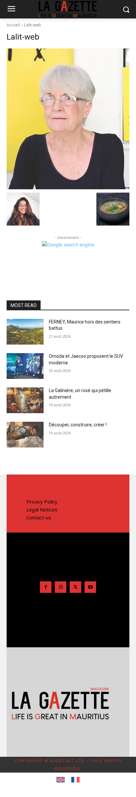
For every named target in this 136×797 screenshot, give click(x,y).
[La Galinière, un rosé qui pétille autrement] (25, 400)
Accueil (13, 25)
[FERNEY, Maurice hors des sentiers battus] (25, 332)
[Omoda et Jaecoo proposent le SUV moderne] (25, 366)
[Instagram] (60, 587)
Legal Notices (41, 509)
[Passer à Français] (75, 779)
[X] (75, 587)
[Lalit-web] (68, 118)
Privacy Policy (41, 501)
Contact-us (38, 517)
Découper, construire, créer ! (78, 424)
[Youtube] (90, 587)
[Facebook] (45, 587)
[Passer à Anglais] (60, 779)
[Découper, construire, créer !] (25, 434)
